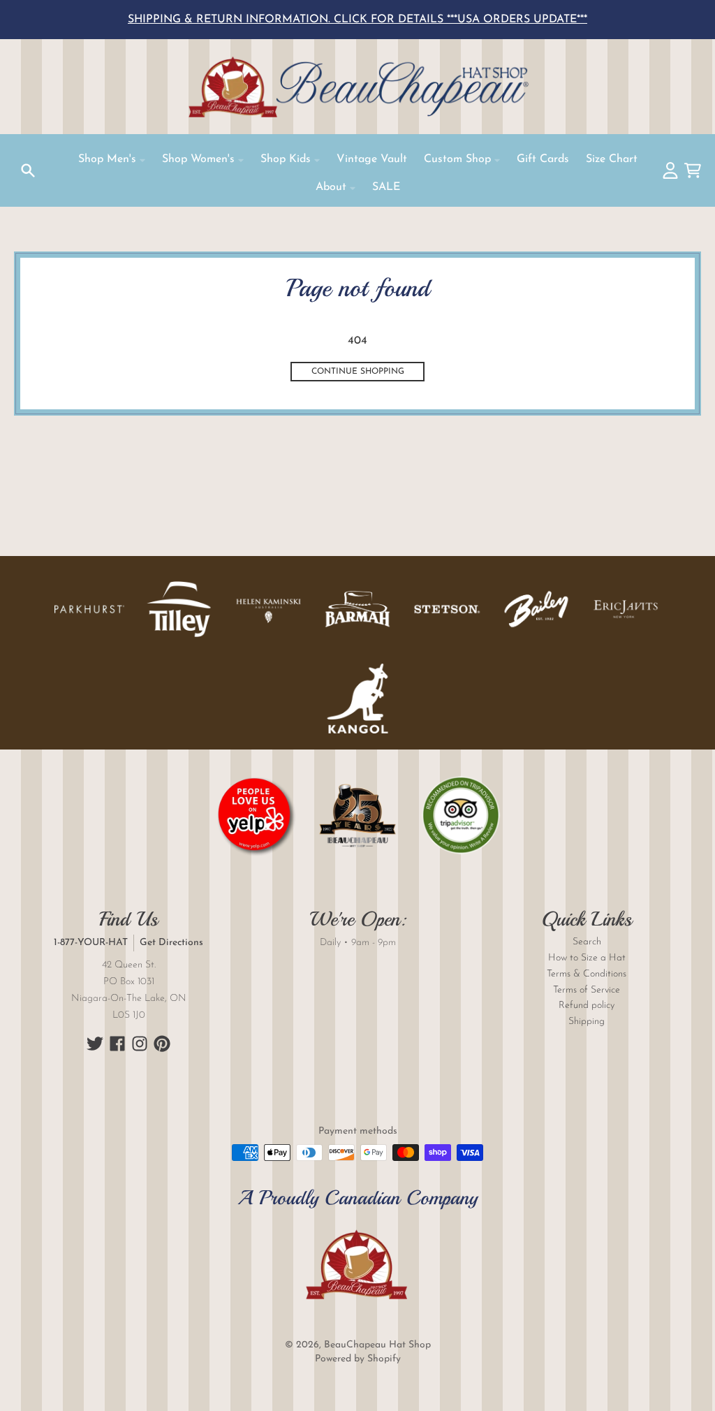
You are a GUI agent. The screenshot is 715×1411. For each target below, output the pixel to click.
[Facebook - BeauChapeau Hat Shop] (117, 1043)
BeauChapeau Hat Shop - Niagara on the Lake (357, 86)
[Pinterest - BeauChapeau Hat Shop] (162, 1043)
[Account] (670, 170)
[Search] (28, 170)
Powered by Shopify (358, 1359)
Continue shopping (357, 371)
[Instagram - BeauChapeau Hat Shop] (139, 1043)
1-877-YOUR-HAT (91, 942)
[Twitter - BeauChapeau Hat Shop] (95, 1043)
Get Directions (171, 942)
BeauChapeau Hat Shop (377, 1345)
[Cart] (692, 170)
